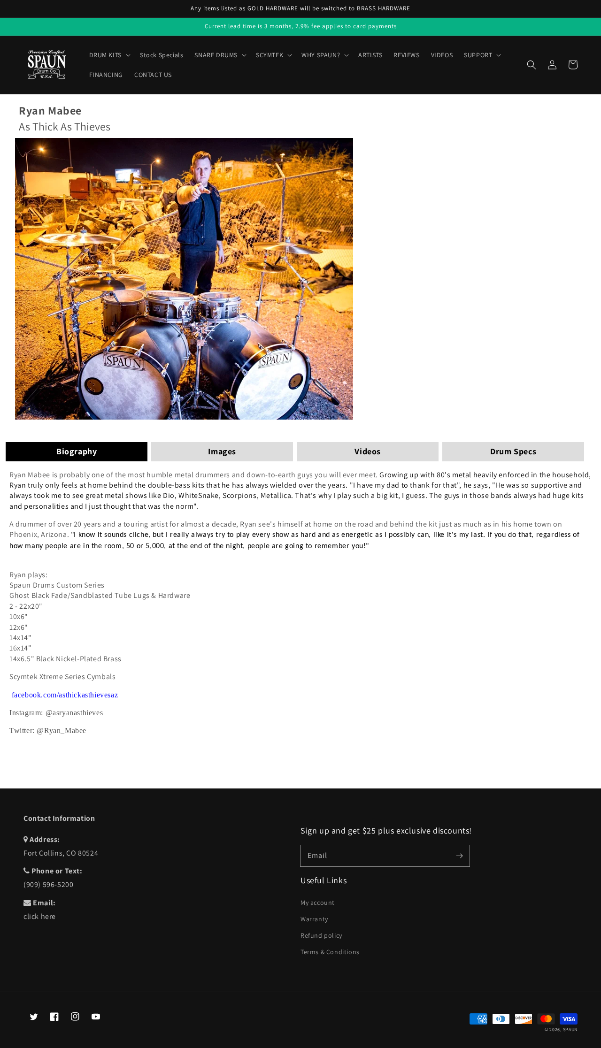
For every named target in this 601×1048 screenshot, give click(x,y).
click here (39, 916)
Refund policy (321, 935)
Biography (76, 451)
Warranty (314, 919)
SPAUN (570, 1029)
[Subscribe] (459, 855)
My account (317, 902)
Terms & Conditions (330, 952)
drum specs (513, 451)
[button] (531, 64)
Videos (367, 451)
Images (222, 451)
